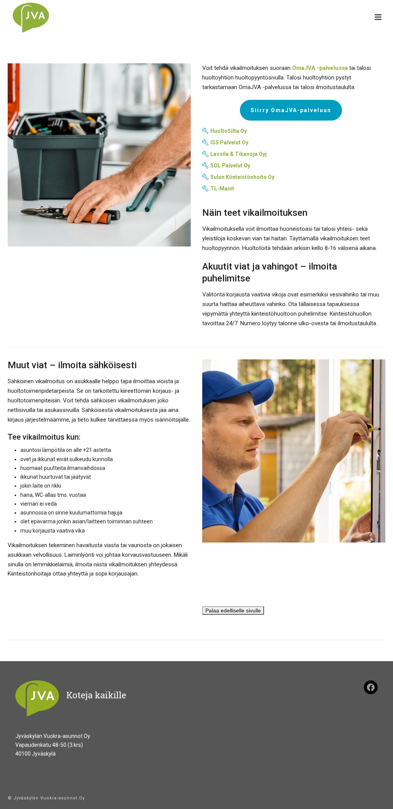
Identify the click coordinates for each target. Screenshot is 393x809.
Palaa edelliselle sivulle (233, 610)
